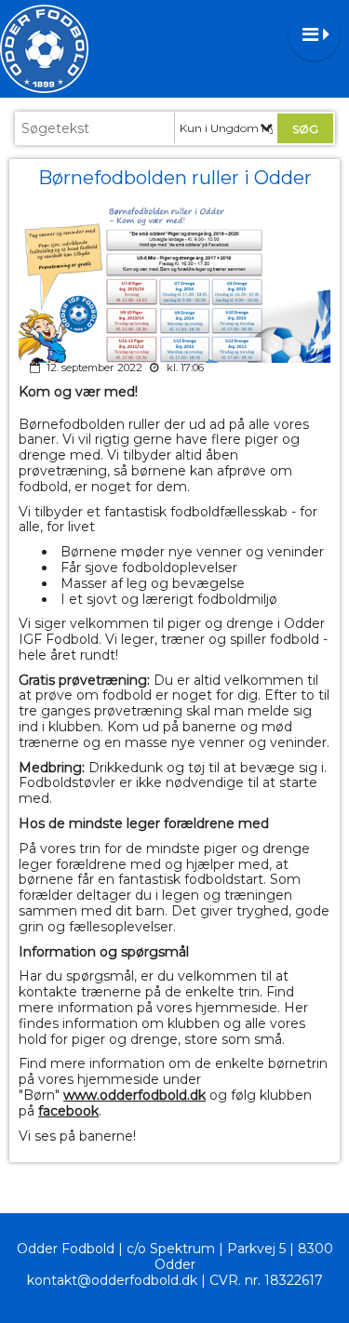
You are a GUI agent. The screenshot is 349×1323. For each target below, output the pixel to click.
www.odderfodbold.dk (134, 1095)
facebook (68, 1110)
